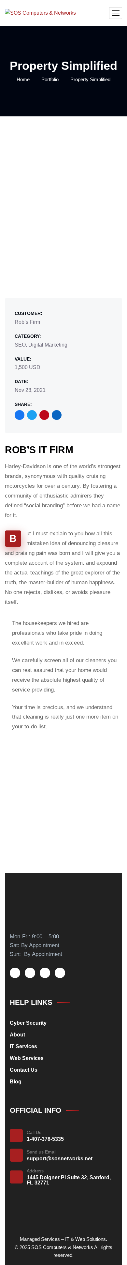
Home (23, 79)
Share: (23, 404)
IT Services (23, 1046)
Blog (15, 1081)
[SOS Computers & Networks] (40, 13)
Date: (21, 381)
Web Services (27, 1058)
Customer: (28, 313)
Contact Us (23, 1070)
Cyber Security (28, 1023)
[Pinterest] (44, 415)
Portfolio (50, 79)
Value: (23, 359)
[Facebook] (19, 415)
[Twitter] (32, 415)
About (17, 1034)
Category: (28, 336)
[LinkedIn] (57, 415)
